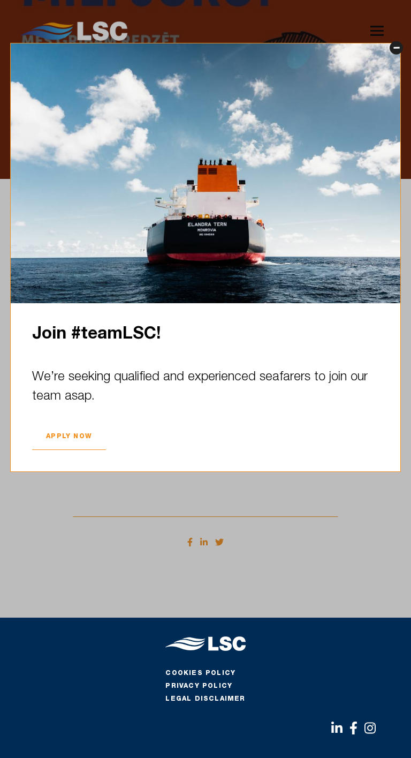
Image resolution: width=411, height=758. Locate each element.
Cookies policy (200, 673)
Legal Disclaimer (205, 699)
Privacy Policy (198, 686)
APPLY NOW (69, 436)
